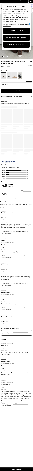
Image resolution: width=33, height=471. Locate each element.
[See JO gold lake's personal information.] (9, 321)
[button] (2, 56)
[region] (16, 27)
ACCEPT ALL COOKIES (16, 31)
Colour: (3, 71)
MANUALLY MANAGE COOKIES (16, 44)
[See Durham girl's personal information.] (9, 269)
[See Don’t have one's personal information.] (11, 365)
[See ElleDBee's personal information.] (7, 345)
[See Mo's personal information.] (4, 244)
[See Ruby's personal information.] (5, 217)
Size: (2, 81)
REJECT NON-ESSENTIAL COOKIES (16, 37)
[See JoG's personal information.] (4, 296)
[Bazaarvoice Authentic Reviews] (9, 161)
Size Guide (29, 81)
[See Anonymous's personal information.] (9, 384)
